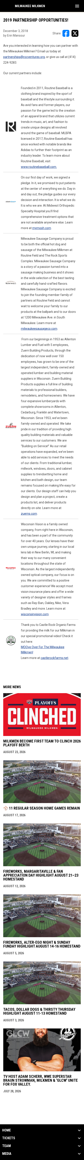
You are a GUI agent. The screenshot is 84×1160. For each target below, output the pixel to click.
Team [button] (6, 1146)
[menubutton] (77, 6)
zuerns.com (29, 513)
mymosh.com (41, 228)
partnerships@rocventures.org (24, 57)
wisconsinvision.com (35, 614)
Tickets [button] (8, 1138)
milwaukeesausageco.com (39, 328)
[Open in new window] (11, 126)
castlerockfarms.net (54, 658)
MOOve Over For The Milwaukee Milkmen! (42, 649)
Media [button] (6, 1153)
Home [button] (6, 1130)
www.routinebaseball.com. (39, 167)
